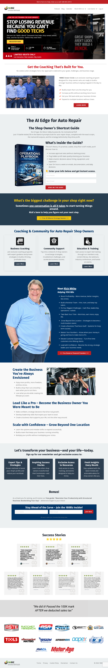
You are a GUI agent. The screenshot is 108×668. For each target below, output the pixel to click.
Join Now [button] (88, 512)
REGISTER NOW (15, 41)
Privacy (45, 663)
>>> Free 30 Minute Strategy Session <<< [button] (54, 218)
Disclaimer (64, 663)
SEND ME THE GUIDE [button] (55, 187)
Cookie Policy (54, 663)
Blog (63, 9)
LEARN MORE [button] (81, 105)
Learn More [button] (20, 264)
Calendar (69, 9)
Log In (101, 9)
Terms (39, 663)
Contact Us (73, 663)
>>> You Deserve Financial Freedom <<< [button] (74, 353)
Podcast (57, 9)
